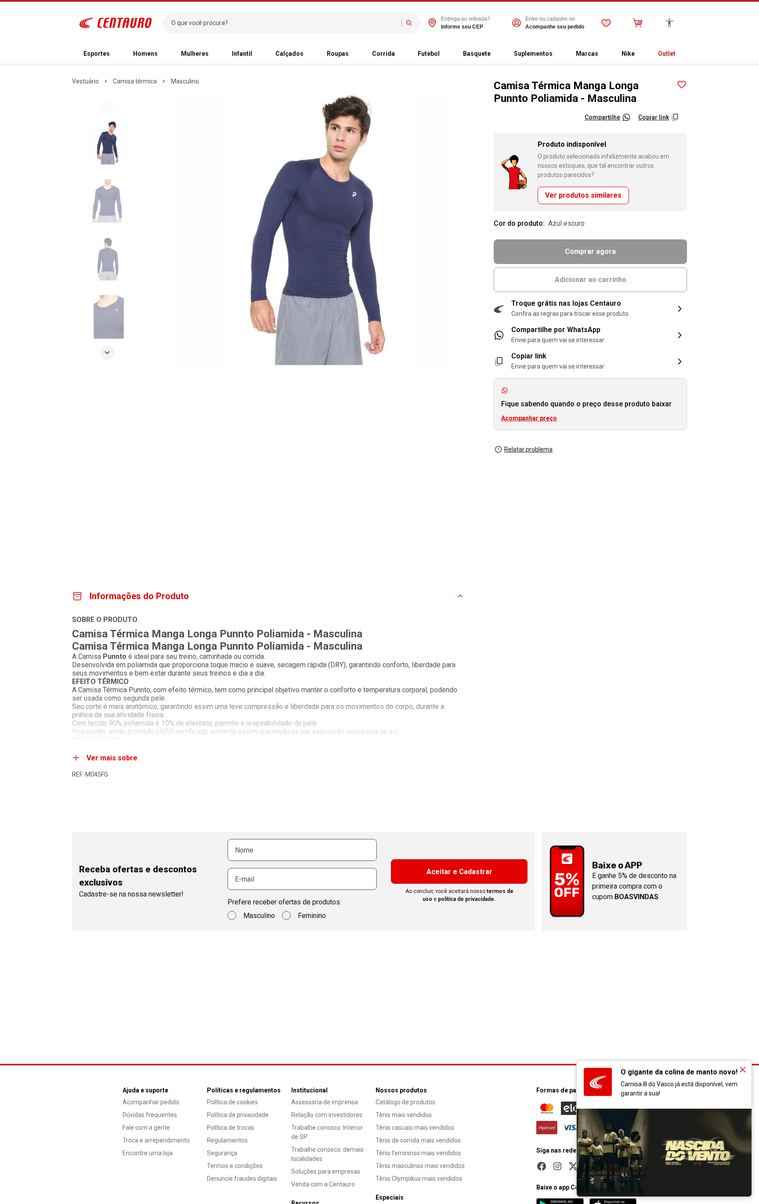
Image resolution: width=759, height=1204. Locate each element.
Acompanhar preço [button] (529, 418)
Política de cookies (232, 1102)
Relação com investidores (326, 1114)
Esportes (96, 53)
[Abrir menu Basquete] (497, 54)
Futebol (429, 53)
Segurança (222, 1153)
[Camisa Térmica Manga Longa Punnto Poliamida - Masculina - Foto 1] (107, 143)
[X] (573, 1166)
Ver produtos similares (583, 195)
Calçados (289, 53)
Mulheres (195, 53)
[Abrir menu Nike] (641, 54)
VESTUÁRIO (85, 81)
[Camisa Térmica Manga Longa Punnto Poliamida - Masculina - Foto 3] (107, 259)
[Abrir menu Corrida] (402, 54)
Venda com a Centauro (323, 1184)
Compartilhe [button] (602, 117)
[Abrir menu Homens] (164, 54)
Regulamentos (227, 1140)
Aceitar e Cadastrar (459, 872)
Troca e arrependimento (156, 1140)
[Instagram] (557, 1166)
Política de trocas (230, 1127)
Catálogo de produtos (405, 1102)
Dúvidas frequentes (150, 1114)
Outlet (667, 53)
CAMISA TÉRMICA (135, 81)
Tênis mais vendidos (404, 1114)
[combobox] (284, 23)
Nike (628, 53)
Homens (145, 53)
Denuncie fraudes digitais (242, 1178)
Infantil (242, 53)
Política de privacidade (238, 1114)
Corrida (383, 53)
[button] (590, 308)
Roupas (338, 53)
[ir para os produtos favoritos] (606, 22)
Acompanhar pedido (151, 1102)
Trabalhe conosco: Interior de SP (327, 1132)
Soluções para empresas (325, 1171)
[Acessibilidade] (669, 22)
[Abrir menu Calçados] (310, 54)
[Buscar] (408, 22)
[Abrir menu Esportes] (117, 54)
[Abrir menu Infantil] (259, 54)
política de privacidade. (467, 899)
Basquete (477, 53)
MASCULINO (185, 81)
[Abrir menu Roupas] (356, 54)
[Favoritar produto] (681, 85)
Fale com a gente (146, 1127)
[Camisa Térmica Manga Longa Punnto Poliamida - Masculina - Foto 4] (107, 317)
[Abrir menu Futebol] (446, 54)
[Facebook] (541, 1166)
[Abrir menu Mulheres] (215, 54)
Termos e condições (235, 1165)
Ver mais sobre (112, 758)
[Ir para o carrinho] (637, 22)
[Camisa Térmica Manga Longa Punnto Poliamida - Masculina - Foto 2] (107, 201)
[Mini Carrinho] (637, 22)
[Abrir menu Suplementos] (559, 54)
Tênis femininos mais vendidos (418, 1153)
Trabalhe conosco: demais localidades (327, 1154)
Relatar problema (528, 449)
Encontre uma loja (148, 1153)
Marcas (587, 53)
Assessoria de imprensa (324, 1102)
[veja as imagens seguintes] (107, 353)
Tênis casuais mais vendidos (415, 1127)
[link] (590, 335)
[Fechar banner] (742, 1069)
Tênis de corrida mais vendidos (418, 1140)
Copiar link (653, 117)
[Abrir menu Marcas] (605, 54)
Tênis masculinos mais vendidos (420, 1165)
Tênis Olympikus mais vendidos (419, 1178)
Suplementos (533, 53)
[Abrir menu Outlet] (682, 54)
